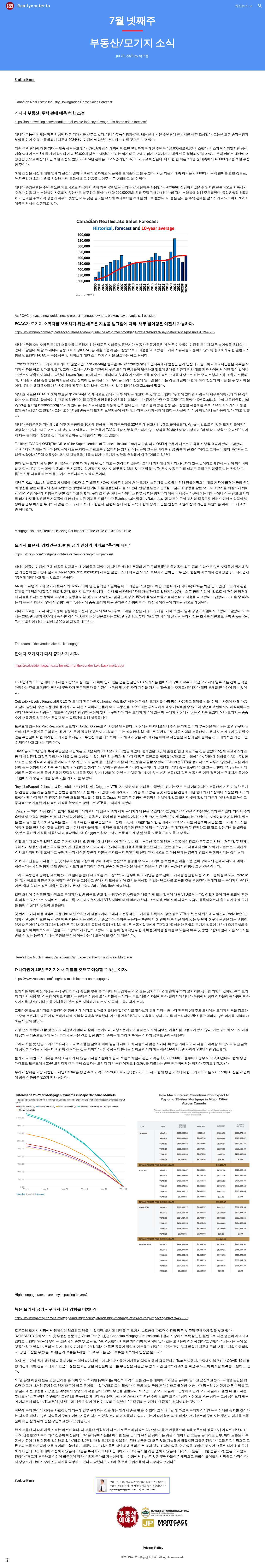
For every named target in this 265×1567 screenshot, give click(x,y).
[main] (132, 35)
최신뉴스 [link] (241, 6)
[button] (260, 6)
